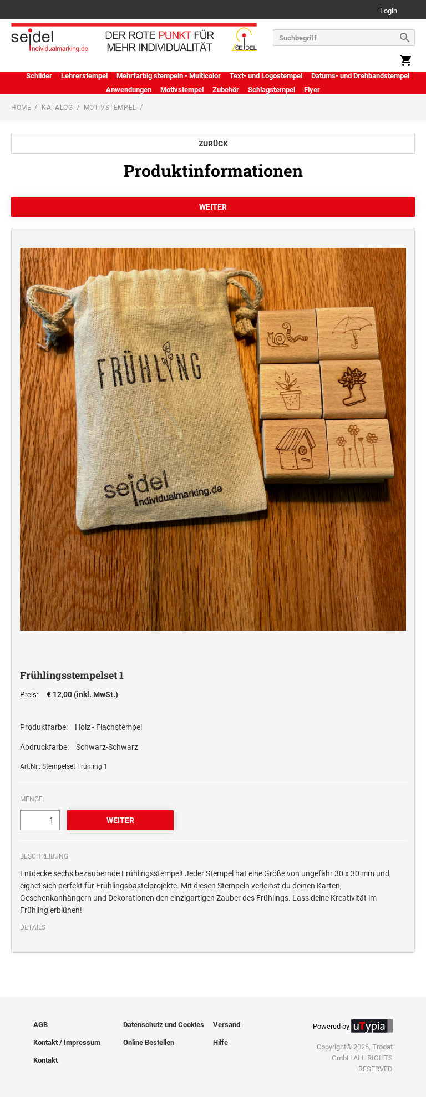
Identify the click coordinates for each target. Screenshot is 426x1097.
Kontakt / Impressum (66, 1042)
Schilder (39, 76)
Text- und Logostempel (266, 76)
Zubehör (225, 89)
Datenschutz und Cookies (163, 1024)
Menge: (32, 799)
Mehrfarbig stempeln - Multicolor (168, 76)
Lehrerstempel (84, 76)
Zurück (213, 143)
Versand (226, 1024)
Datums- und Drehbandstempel (360, 76)
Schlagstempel (271, 89)
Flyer (312, 89)
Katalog (57, 107)
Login (388, 11)
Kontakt (45, 1060)
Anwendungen (128, 89)
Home (21, 107)
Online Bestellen (148, 1042)
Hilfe (220, 1042)
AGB (40, 1024)
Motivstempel (182, 89)
